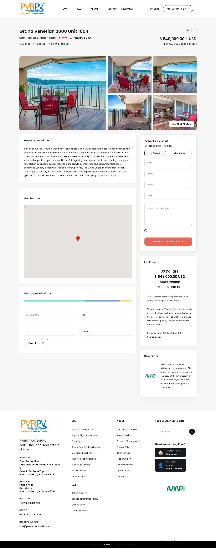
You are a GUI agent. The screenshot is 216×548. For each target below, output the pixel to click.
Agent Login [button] (123, 470)
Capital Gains (78, 504)
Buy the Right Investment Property (85, 438)
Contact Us (122, 476)
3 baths (41, 43)
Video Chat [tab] (180, 153)
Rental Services (124, 435)
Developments (79, 476)
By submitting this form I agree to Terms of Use (170, 232)
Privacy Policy (124, 447)
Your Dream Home (176, 8)
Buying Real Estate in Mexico (86, 447)
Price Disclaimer (125, 464)
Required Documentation (85, 498)
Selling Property (79, 492)
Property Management (128, 441)
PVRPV (107, 544)
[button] (155, 9)
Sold (64, 37)
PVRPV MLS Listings (81, 464)
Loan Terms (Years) (90, 324)
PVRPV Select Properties (84, 458)
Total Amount (31, 307)
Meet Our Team (80, 510)
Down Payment (88, 307)
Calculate (34, 343)
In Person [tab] (155, 153)
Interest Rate (31, 324)
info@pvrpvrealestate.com (35, 526)
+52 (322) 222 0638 (30, 514)
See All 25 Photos (181, 124)
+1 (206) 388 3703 (29, 503)
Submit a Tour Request (166, 241)
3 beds (26, 43)
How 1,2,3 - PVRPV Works (84, 429)
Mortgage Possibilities (83, 452)
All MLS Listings (79, 470)
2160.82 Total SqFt (61, 43)
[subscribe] (192, 432)
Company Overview (127, 429)
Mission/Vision (124, 458)
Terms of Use (123, 452)
